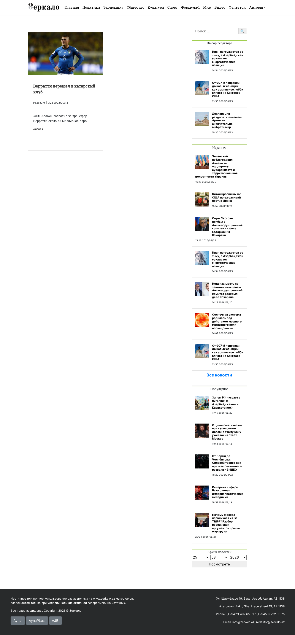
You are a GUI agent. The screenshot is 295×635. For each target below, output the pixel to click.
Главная (72, 7)
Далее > (38, 128)
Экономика (113, 7)
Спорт (172, 7)
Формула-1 (190, 7)
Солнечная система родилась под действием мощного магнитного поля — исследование (227, 321)
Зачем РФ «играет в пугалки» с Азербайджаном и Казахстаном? (226, 402)
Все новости (219, 375)
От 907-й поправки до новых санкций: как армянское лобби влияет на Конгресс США (227, 89)
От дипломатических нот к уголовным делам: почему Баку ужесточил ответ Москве (227, 431)
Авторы (256, 7)
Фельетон (237, 7)
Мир (207, 7)
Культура (156, 7)
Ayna (17, 620)
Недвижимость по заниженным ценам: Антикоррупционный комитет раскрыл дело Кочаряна (227, 290)
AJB (55, 620)
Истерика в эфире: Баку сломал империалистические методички (227, 492)
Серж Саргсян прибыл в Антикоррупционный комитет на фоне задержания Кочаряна (227, 226)
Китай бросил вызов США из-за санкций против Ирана (226, 197)
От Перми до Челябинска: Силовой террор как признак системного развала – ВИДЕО (227, 462)
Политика (91, 7)
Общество (135, 7)
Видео (219, 7)
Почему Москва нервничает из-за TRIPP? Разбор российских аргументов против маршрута (226, 523)
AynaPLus (36, 620)
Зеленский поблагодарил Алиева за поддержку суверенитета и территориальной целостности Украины (216, 166)
